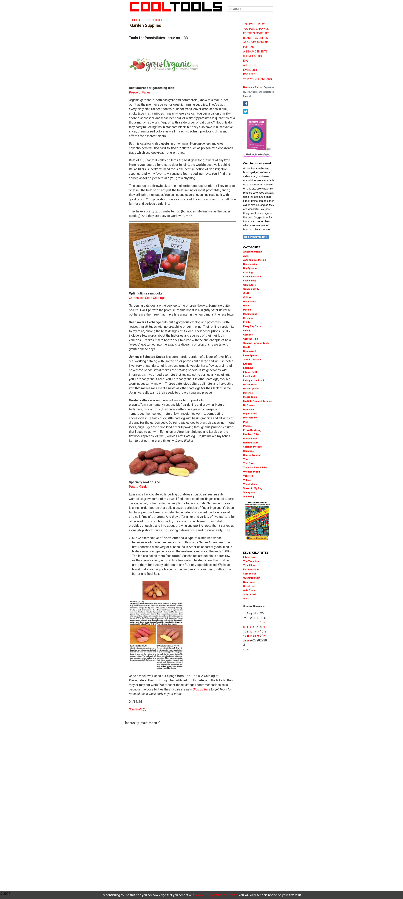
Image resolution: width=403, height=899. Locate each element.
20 (254, 636)
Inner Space (250, 355)
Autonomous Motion (254, 259)
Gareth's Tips (250, 338)
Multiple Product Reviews (257, 401)
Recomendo (250, 438)
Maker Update (251, 388)
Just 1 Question (252, 359)
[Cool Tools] (177, 6)
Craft (246, 293)
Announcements (252, 251)
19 (251, 636)
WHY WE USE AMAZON (257, 78)
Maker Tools (250, 384)
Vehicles (248, 475)
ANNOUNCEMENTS (255, 51)
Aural (246, 255)
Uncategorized (251, 471)
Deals (246, 305)
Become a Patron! (253, 87)
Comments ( (136, 709)
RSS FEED (249, 74)
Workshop (249, 496)
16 (264, 631)
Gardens (248, 334)
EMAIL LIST (250, 69)
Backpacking (250, 264)
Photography (250, 417)
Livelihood (249, 376)
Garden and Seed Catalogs (147, 298)
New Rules (249, 582)
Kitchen (247, 363)
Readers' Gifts (251, 434)
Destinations (250, 314)
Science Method (252, 446)
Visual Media (250, 484)
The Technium (251, 561)
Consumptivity (251, 289)
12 (251, 631)
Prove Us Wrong (252, 430)
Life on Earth (250, 372)
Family (246, 330)
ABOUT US (249, 65)
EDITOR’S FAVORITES (256, 33)
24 (244, 640)
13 (254, 631)
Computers (249, 284)
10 (244, 631)
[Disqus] (182, 767)
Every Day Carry (252, 326)
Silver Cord (249, 594)
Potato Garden (139, 487)
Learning (248, 367)
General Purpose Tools (256, 343)
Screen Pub (249, 573)
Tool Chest (249, 463)
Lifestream (249, 557)
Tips (245, 459)
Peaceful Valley (139, 92)
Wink (246, 598)
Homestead (249, 351)
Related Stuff (250, 442)
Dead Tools (249, 301)
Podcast (247, 426)
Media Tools (250, 397)
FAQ (245, 60)
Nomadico (249, 409)
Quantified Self (251, 577)
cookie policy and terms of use (215, 895)
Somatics (248, 451)
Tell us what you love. (255, 236)
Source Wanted (252, 455)
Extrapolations (251, 569)
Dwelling (248, 318)
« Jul (246, 649)
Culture (247, 297)
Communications (252, 276)
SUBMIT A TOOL (253, 56)
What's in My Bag (252, 488)
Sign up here (201, 689)
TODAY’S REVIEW (254, 24)
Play (245, 422)
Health (246, 347)
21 (257, 636)
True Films (249, 565)
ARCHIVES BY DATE (255, 42)
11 (248, 631)
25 (248, 640)
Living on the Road (253, 380)
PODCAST (249, 47)
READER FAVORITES (255, 37)
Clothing (248, 272)
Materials (248, 392)
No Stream (249, 405)
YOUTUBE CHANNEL (256, 28)
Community (249, 280)
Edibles (247, 322)
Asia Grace (249, 590)
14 (257, 631)
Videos (247, 480)
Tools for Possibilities (149, 20)
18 (248, 636)
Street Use (249, 586)
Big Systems (250, 268)
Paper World (250, 413)
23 (264, 636)
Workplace (249, 492)
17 (244, 636)
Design (247, 309)
